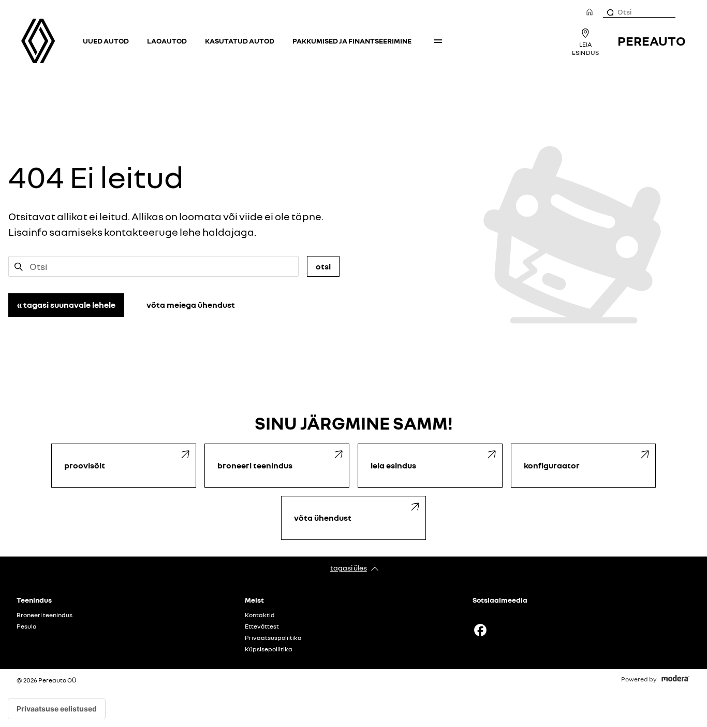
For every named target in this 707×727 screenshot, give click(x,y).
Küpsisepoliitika (268, 649)
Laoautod (167, 40)
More (437, 41)
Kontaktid (260, 615)
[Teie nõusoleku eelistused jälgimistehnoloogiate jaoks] (56, 709)
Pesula (27, 626)
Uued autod (106, 40)
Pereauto (651, 41)
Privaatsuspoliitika (273, 638)
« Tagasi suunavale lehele (66, 305)
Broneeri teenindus (44, 615)
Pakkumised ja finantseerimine (351, 40)
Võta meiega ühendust (190, 305)
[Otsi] (609, 12)
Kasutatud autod (239, 40)
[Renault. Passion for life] (38, 41)
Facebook (480, 630)
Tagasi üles (348, 567)
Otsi (323, 266)
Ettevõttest (262, 626)
